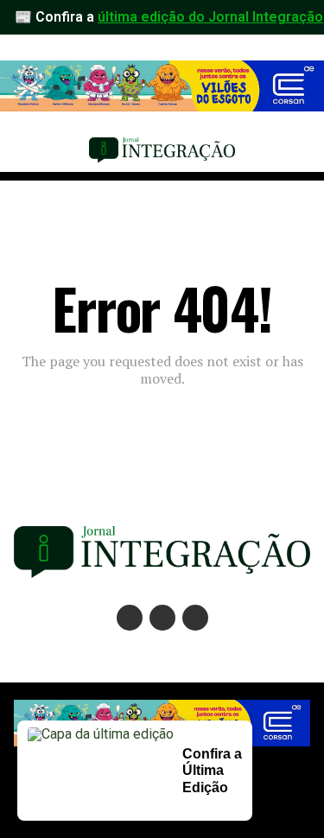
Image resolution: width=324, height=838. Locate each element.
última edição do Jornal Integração (210, 17)
